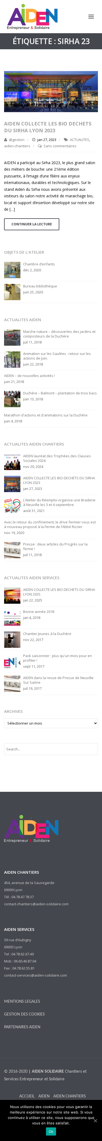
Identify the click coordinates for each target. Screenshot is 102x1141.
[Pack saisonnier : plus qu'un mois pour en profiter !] (12, 661)
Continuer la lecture (31, 224)
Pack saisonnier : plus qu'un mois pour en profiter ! (57, 658)
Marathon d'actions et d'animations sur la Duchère (46, 415)
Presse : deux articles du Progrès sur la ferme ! (55, 546)
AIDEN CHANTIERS (69, 1096)
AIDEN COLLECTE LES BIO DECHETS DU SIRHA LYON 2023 (47, 127)
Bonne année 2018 (38, 611)
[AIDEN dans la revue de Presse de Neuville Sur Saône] (12, 683)
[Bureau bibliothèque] (12, 291)
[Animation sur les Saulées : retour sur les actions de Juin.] (12, 359)
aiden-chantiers (17, 145)
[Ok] (95, 1120)
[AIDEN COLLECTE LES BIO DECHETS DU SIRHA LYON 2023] (51, 91)
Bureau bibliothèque (40, 286)
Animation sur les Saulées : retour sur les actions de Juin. (57, 356)
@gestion (16, 139)
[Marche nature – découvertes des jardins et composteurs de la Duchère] (12, 337)
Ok (51, 1131)
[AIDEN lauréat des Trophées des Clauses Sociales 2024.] (12, 461)
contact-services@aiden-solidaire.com (35, 975)
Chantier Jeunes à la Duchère (47, 633)
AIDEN (44, 1096)
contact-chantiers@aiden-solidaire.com (36, 903)
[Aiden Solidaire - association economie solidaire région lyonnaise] (31, 16)
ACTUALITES (79, 139)
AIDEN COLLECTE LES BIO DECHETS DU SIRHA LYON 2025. (59, 592)
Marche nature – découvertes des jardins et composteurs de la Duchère (59, 334)
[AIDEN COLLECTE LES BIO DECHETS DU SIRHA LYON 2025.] (12, 595)
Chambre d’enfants (39, 264)
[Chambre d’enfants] (12, 269)
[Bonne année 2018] (12, 617)
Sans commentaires (60, 145)
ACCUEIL (27, 1096)
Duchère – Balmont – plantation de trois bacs (60, 393)
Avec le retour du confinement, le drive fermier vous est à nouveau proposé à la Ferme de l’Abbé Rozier (50, 524)
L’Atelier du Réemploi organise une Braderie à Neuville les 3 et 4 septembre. (59, 502)
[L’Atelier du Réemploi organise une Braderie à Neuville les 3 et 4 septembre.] (12, 505)
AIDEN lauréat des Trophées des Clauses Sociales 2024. (57, 458)
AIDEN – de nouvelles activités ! (29, 375)
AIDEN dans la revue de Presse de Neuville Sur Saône (58, 680)
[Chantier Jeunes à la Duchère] (12, 639)
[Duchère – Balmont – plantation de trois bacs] (12, 398)
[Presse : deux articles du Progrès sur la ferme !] (12, 549)
